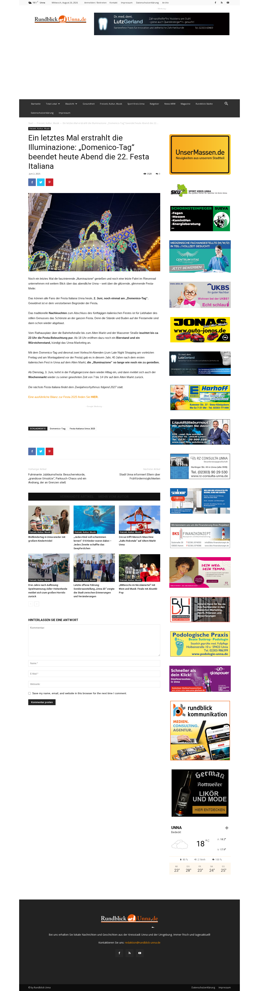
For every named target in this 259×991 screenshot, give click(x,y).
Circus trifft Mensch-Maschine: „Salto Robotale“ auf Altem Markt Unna (137, 541)
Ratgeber (154, 103)
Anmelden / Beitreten (95, 2)
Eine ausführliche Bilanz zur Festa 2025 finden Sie (63, 397)
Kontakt (113, 2)
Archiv (165, 2)
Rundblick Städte (204, 103)
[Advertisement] (129, 70)
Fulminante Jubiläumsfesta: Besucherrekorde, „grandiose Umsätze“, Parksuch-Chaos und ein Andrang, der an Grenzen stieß (57, 478)
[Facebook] (215, 2)
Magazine (185, 103)
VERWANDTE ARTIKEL (77, 496)
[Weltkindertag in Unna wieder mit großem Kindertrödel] (49, 520)
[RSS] (221, 2)
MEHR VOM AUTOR (113, 496)
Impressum (127, 2)
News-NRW (169, 103)
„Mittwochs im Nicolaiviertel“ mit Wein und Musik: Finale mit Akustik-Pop (138, 589)
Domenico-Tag (58, 428)
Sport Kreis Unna (135, 103)
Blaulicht (69, 103)
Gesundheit (89, 103)
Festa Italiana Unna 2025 (82, 428)
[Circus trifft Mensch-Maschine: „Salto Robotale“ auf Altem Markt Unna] (139, 520)
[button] (226, 104)
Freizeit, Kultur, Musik (111, 103)
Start (30, 123)
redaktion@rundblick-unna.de (142, 942)
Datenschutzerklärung (147, 2)
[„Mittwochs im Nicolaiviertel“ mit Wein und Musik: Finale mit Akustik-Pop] (139, 568)
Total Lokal (51, 103)
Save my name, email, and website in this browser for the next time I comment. (79, 693)
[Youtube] (228, 2)
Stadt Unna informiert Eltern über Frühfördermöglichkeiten (139, 476)
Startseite (36, 103)
